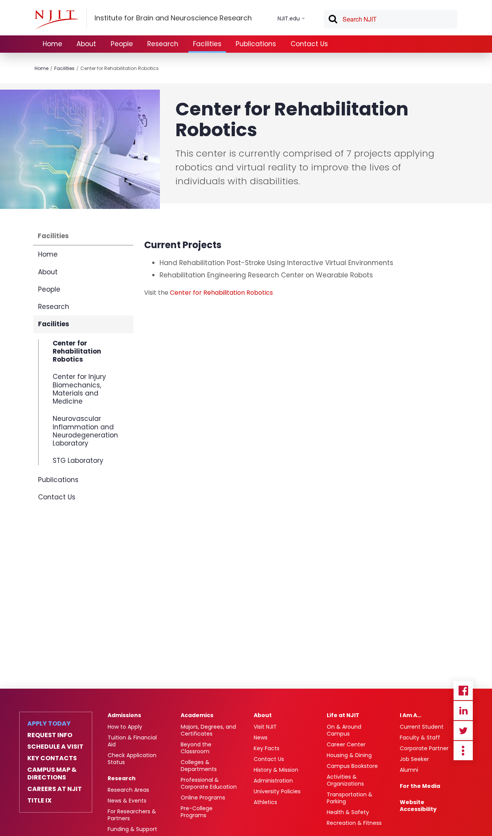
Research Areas (128, 789)
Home (52, 43)
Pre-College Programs (197, 812)
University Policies (277, 791)
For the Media (420, 786)
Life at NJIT (343, 715)
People (122, 43)
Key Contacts (52, 758)
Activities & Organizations (345, 780)
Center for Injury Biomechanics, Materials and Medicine (79, 389)
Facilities (207, 43)
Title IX (39, 800)
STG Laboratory (78, 460)
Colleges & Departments (199, 766)
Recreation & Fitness (354, 822)
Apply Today (49, 724)
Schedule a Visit (55, 747)
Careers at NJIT (54, 789)
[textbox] (390, 19)
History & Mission (276, 769)
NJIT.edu (289, 18)
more (463, 750)
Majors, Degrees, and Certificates (208, 730)
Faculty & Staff (420, 737)
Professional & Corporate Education (209, 783)
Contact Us (309, 43)
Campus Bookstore (352, 766)
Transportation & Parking (349, 798)
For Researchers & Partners (132, 815)
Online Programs (203, 797)
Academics (197, 715)
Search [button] (332, 20)
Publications (256, 43)
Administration (273, 780)
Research (162, 43)
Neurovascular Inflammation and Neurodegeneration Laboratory (85, 431)
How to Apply (125, 726)
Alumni (409, 769)
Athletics (265, 802)
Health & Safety (348, 812)
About (86, 43)
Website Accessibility (418, 806)
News (261, 737)
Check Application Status (132, 759)
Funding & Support (132, 829)
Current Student (422, 726)
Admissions (124, 715)
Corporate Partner (424, 748)
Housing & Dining (349, 755)
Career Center (346, 744)
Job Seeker (414, 759)
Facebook (463, 690)
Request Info (49, 735)
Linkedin (463, 710)
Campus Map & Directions (51, 773)
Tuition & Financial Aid (132, 741)
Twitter (463, 730)
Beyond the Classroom (196, 748)
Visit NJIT (265, 726)
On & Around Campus (344, 730)
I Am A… (410, 715)
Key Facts (266, 748)
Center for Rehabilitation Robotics (119, 68)
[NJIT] (56, 19)
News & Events (127, 800)
